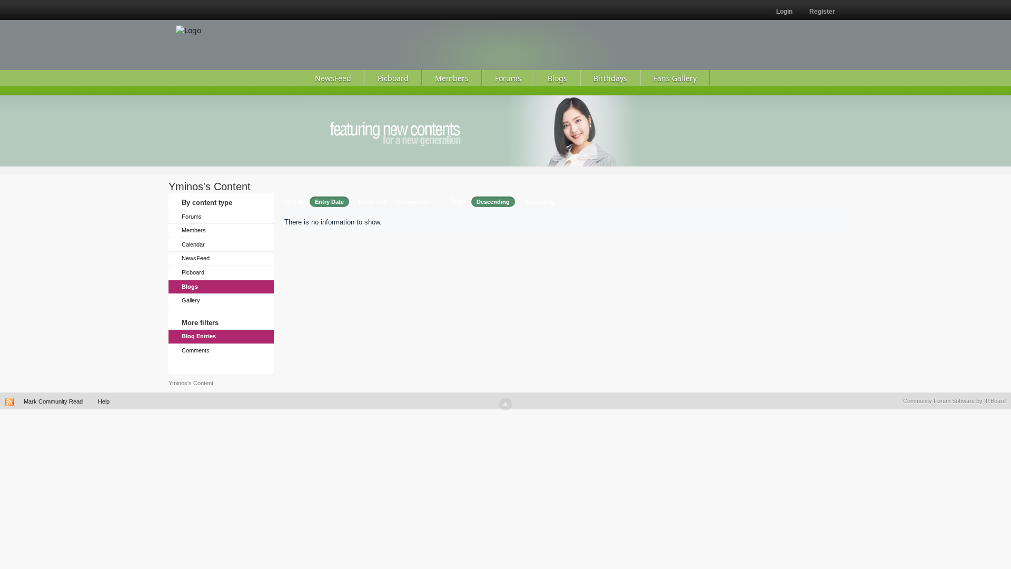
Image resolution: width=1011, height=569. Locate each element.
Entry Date (329, 202)
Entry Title (373, 202)
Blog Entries (199, 336)
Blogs (190, 286)
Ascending (539, 202)
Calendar (193, 244)
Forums (192, 216)
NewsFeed (196, 258)
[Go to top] (505, 404)
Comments (196, 350)
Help (104, 401)
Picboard (193, 272)
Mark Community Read (53, 401)
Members (194, 230)
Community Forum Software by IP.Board (954, 401)
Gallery (191, 300)
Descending (493, 202)
